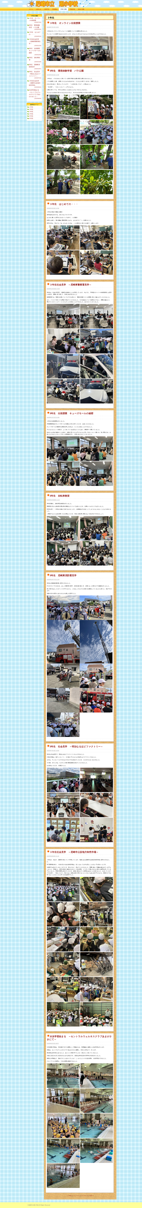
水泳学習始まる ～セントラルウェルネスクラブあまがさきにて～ (35, 94)
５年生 (31, 116)
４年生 (31, 114)
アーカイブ (84, 1195)
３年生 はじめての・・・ (64, 204)
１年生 (31, 107)
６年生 (31, 118)
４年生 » (91, 1195)
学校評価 (72, 9)
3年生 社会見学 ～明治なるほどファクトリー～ (76, 746)
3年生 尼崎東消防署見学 (63, 575)
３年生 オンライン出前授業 (65, 23)
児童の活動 (63, 9)
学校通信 (54, 9)
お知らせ (38, 9)
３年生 (31, 111)
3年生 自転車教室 (60, 495)
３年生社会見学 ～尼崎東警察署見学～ (70, 284)
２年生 (31, 109)
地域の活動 (81, 9)
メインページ (76, 1195)
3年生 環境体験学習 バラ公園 (67, 70)
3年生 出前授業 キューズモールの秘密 (71, 413)
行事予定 (46, 9)
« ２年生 (69, 1195)
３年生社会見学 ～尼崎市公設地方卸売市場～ (74, 852)
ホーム (31, 9)
